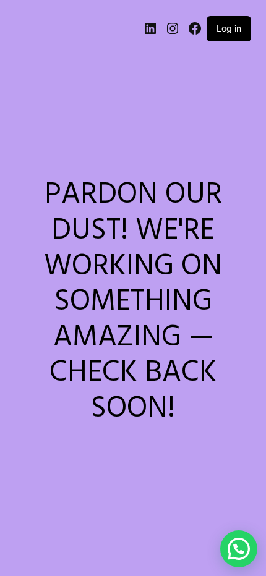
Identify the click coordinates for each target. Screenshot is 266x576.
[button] (238, 548)
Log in (229, 28)
